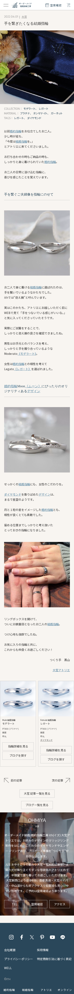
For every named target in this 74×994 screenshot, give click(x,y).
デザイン (33, 391)
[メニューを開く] (6, 5)
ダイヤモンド (12, 494)
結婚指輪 (21, 141)
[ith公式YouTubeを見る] (52, 937)
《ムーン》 (33, 386)
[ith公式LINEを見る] (63, 937)
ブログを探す (18, 755)
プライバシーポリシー (18, 959)
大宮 (24, 17)
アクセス (59, 904)
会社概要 (10, 950)
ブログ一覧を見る (37, 805)
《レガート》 (22, 369)
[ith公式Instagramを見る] (11, 937)
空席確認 (37, 904)
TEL (14, 904)
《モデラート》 (26, 354)
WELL (8, 968)
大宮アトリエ (61, 670)
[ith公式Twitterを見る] (32, 937)
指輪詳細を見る (18, 746)
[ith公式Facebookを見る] (21, 937)
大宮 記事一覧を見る (37, 793)
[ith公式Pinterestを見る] (42, 937)
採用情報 (43, 950)
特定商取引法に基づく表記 (54, 959)
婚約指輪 (15, 131)
